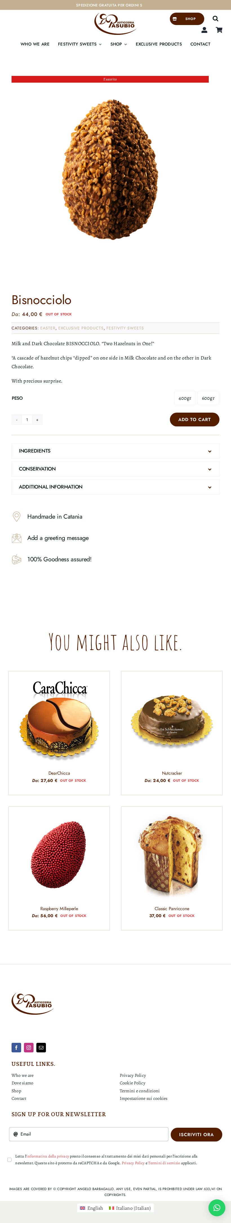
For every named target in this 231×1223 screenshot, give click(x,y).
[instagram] (29, 1047)
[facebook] (16, 1047)
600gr (208, 398)
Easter (47, 328)
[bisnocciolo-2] (110, 174)
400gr (185, 398)
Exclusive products (81, 328)
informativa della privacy (47, 1156)
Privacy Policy (133, 1163)
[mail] (41, 1047)
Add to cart (194, 419)
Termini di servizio (164, 1163)
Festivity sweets (125, 328)
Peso (17, 398)
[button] (215, 19)
